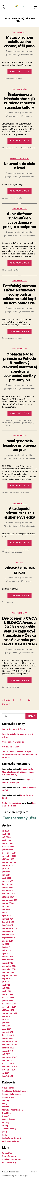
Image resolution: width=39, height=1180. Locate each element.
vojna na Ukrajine (27, 423)
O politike (6, 1113)
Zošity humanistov (10, 1141)
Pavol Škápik (9, 79)
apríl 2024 (6, 916)
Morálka (5, 1107)
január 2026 (7, 850)
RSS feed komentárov (12, 1159)
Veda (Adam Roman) (11, 1138)
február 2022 (8, 997)
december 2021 (9, 1004)
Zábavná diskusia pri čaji (19, 570)
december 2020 (9, 1041)
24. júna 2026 (12, 653)
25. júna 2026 (14, 581)
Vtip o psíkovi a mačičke (13, 742)
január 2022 (7, 1001)
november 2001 (9, 1070)
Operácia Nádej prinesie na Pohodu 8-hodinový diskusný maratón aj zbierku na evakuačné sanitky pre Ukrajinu (19, 367)
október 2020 (8, 1048)
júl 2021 (5, 1019)
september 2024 (9, 900)
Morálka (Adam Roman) (12, 1110)
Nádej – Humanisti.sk (11, 803)
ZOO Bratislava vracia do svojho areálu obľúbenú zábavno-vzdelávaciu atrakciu (19, 754)
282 (30, 700)
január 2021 (7, 1038)
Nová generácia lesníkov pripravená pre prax (19, 445)
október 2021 (8, 1010)
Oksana (17, 423)
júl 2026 (5, 831)
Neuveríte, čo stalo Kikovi (19, 165)
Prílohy (5, 1125)
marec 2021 (7, 1032)
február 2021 (8, 1035)
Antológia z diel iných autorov (15, 1091)
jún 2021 (6, 1023)
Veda (4, 1135)
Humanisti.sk (14, 1172)
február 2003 (8, 1063)
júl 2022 (5, 982)
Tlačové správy (19, 32)
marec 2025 (7, 881)
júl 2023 (5, 944)
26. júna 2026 (12, 458)
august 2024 (8, 903)
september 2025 (9, 862)
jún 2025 (6, 872)
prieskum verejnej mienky (14, 550)
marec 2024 (7, 919)
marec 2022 (7, 994)
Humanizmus (8, 1097)
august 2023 (8, 941)
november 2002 (9, 1067)
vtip (11, 602)
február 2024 (8, 922)
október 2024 (8, 897)
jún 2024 (6, 909)
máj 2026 (6, 837)
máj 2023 (6, 950)
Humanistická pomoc (19, 158)
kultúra (7, 148)
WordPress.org (9, 1162)
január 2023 (7, 963)
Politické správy (19, 89)
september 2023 (9, 938)
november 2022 (9, 969)
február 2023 (8, 960)
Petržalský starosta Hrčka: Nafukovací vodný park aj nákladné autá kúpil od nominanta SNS (19, 294)
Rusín (13, 148)
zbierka (19, 198)
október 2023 (8, 934)
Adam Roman (8, 1088)
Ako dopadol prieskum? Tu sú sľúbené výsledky (19, 513)
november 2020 (9, 1045)
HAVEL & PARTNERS (12, 687)
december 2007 (9, 1057)
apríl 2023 (6, 953)
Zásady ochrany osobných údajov (15, 1176)
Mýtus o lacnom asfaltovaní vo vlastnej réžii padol (19, 41)
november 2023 (9, 931)
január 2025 (7, 887)
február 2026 (8, 846)
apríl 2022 (6, 991)
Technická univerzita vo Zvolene (17, 493)
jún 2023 (6, 947)
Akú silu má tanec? (10, 747)
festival (8, 420)
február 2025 (8, 884)
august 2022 (7, 979)
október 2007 (8, 1060)
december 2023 (9, 928)
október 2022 (8, 972)
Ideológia (6, 1100)
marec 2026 (7, 843)
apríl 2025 (6, 878)
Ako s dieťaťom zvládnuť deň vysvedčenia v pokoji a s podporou (19, 220)
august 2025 (8, 865)
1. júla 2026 (12, 55)
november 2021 (9, 1007)
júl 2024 (5, 906)
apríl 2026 (6, 840)
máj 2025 (6, 875)
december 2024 (9, 890)
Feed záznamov (9, 1156)
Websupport (18, 552)
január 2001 (7, 1076)
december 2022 (9, 966)
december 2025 (9, 853)
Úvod (4, 1132)
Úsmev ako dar (10, 198)
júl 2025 (5, 868)
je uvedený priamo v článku (23, 51)
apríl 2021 (6, 1029)
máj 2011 (6, 1054)
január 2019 (7, 1051)
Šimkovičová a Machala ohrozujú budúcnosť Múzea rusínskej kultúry (19, 101)
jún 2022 (6, 985)
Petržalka (18, 79)
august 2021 (7, 1016)
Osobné (19, 563)
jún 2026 (6, 834)
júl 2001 (5, 1073)
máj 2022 (6, 988)
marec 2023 (7, 957)
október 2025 (8, 859)
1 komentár (28, 116)
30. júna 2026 (14, 116)
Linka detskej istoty (12, 270)
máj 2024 (6, 912)
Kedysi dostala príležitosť (13, 729)
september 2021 (9, 1013)
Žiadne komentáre (27, 55)
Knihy (4, 1103)
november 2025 (9, 856)
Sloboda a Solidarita (28, 148)
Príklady (5, 1122)
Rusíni (18, 148)
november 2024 (9, 894)
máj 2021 (6, 1026)
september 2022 (9, 975)
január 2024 (7, 925)
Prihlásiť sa (7, 1153)
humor (7, 602)
